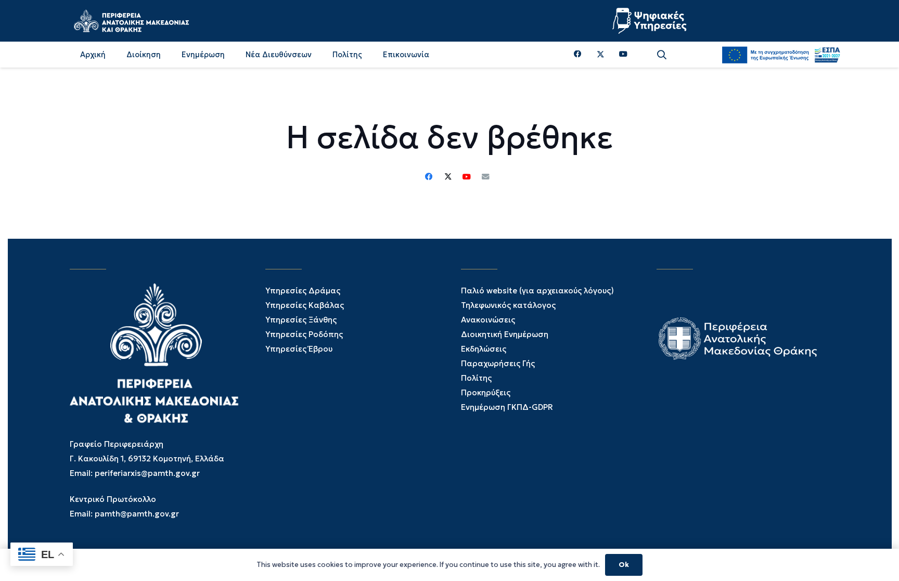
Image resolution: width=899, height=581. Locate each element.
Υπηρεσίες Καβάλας (304, 305)
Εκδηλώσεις (483, 349)
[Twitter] (601, 54)
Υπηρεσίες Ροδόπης (304, 334)
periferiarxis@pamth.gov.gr (147, 473)
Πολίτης (476, 378)
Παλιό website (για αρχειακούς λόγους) (537, 290)
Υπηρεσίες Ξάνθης (301, 320)
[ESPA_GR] (781, 55)
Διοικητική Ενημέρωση (504, 334)
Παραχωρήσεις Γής (498, 363)
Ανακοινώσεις (488, 320)
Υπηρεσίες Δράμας (302, 290)
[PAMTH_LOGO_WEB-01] (131, 21)
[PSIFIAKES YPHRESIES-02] (650, 21)
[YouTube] (623, 54)
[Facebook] (578, 54)
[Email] (485, 176)
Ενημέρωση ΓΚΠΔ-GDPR (507, 407)
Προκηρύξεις (485, 392)
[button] (661, 55)
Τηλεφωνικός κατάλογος (508, 305)
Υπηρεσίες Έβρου (298, 349)
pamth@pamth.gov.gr (137, 514)
